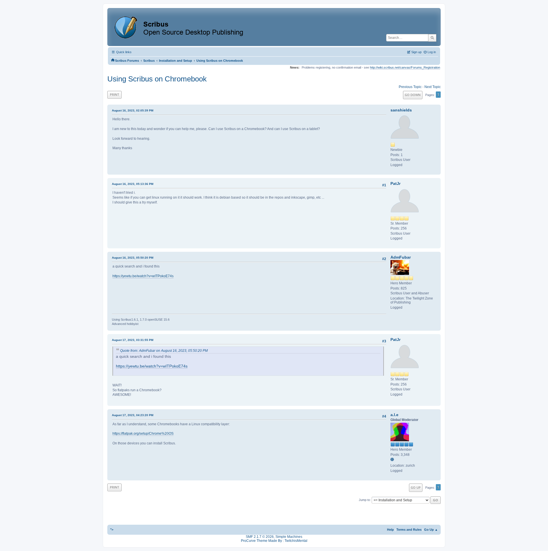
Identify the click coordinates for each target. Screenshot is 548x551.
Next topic (432, 87)
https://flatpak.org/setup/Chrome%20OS (143, 434)
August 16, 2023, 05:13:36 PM (132, 183)
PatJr (395, 183)
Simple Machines (288, 537)
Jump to (364, 500)
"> (111, 529)
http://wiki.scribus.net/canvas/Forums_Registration (405, 67)
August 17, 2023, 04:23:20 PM (132, 415)
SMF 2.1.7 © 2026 (260, 537)
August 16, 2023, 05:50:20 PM (132, 257)
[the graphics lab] (393, 460)
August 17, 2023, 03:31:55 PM (132, 340)
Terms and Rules (409, 529)
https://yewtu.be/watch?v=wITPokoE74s (143, 276)
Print (114, 94)
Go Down (413, 95)
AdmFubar (400, 257)
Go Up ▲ (431, 529)
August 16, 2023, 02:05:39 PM (132, 110)
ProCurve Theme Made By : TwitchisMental (274, 541)
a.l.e (394, 414)
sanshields (401, 110)
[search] (432, 37)
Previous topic (410, 87)
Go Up (416, 487)
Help (390, 529)
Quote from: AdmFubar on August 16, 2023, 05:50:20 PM (164, 351)
